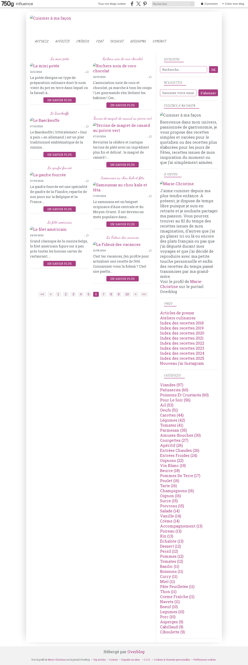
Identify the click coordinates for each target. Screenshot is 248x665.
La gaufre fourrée (59, 167)
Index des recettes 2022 (182, 343)
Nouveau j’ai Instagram (182, 363)
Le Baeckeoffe (59, 113)
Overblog (136, 651)
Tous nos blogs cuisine (112, 3)
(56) (175, 399)
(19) (173, 465)
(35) (173, 430)
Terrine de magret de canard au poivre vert (122, 118)
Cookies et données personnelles (172, 659)
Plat (100, 41)
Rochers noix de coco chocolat (122, 58)
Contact (159, 41)
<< (42, 294)
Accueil (42, 41)
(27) (174, 440)
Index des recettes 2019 (182, 327)
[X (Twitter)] (138, 4)
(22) (171, 460)
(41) (171, 425)
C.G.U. (147, 659)
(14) (170, 510)
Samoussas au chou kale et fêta (122, 178)
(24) (178, 455)
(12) (170, 546)
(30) (180, 435)
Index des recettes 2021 (182, 338)
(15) (169, 500)
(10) (169, 606)
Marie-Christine (56, 659)
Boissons (138, 41)
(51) (169, 409)
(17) (180, 475)
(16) (169, 480)
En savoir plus (59, 100)
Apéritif (62, 41)
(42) (172, 420)
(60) (174, 389)
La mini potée (59, 58)
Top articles (99, 659)
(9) (171, 621)
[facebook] (132, 4)
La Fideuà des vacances (122, 237)
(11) (169, 566)
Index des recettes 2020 (182, 333)
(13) (181, 525)
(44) (172, 415)
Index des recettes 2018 (182, 322)
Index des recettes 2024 (182, 353)
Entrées (83, 41)
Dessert (117, 41)
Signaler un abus (130, 659)
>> (144, 294)
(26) (171, 445)
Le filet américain (59, 222)
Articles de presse (177, 312)
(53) (166, 404)
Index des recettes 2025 (182, 358)
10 (127, 294)
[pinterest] (144, 4)
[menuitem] (42, 41)
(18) (170, 470)
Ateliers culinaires (177, 317)
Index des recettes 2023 (182, 348)
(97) (171, 384)
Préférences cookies (205, 659)
